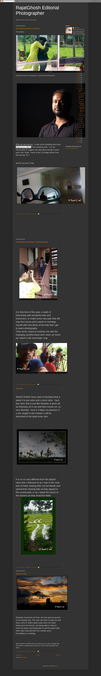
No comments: (34, 213)
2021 (79, 81)
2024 (79, 75)
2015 (79, 131)
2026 (79, 71)
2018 (79, 86)
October (81, 94)
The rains (19, 389)
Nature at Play (21, 574)
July (80, 101)
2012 (79, 136)
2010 (79, 140)
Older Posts (57, 655)
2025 (79, 73)
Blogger (56, 665)
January (81, 127)
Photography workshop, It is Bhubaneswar (32, 242)
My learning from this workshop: (28, 29)
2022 (79, 79)
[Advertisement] (38, 227)
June (80, 117)
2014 (79, 133)
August (80, 99)
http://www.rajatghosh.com (72, 148)
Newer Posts (19, 655)
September (81, 96)
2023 (79, 77)
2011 (79, 138)
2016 (79, 129)
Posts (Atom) (24, 657)
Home (38, 655)
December (81, 90)
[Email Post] (39, 213)
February (81, 125)
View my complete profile (70, 66)
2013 (79, 135)
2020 (79, 83)
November (81, 93)
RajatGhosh (77, 27)
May (80, 119)
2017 (79, 88)
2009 (79, 142)
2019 (79, 84)
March (80, 123)
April (80, 121)
